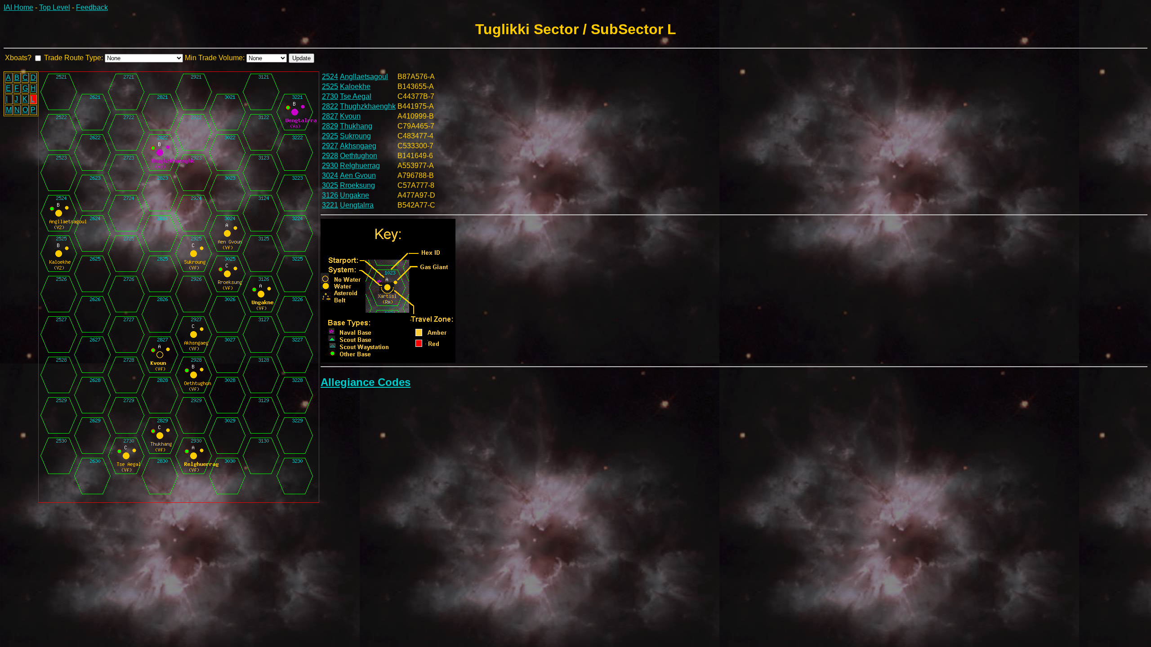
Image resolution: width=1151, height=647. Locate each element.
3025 (330, 185)
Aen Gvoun (358, 175)
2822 (330, 106)
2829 (330, 126)
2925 (330, 136)
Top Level (54, 7)
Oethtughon (358, 156)
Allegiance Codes (365, 382)
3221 (330, 205)
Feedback (92, 7)
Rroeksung (357, 185)
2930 (330, 165)
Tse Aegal (355, 96)
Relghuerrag (360, 165)
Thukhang (356, 126)
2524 (330, 76)
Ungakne (354, 195)
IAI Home (18, 7)
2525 (330, 86)
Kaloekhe (355, 86)
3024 (330, 175)
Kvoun (350, 116)
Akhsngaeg (358, 146)
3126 (330, 195)
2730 (330, 96)
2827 (330, 116)
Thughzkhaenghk (368, 106)
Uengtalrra (357, 205)
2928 (330, 156)
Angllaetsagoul (364, 76)
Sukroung (355, 136)
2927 (330, 146)
